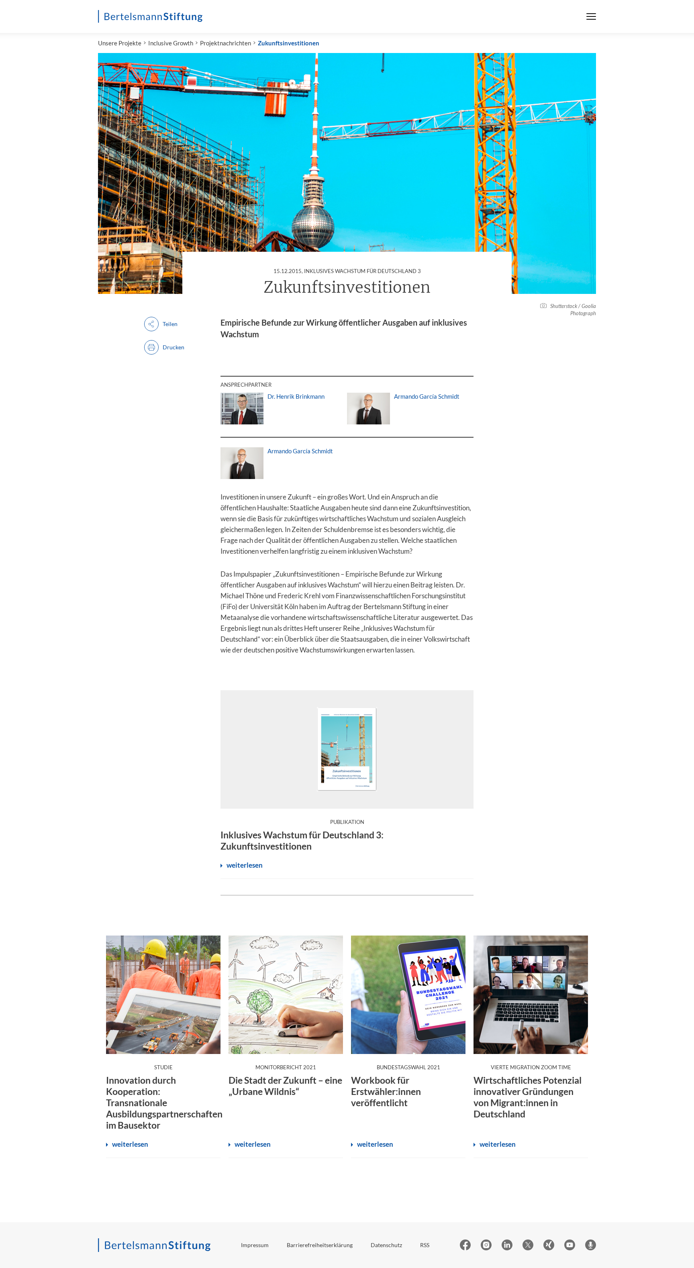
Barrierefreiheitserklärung (320, 1244)
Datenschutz (386, 1244)
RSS (424, 1244)
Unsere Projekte (119, 43)
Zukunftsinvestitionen (288, 43)
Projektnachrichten (225, 43)
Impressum (255, 1244)
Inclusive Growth (170, 43)
